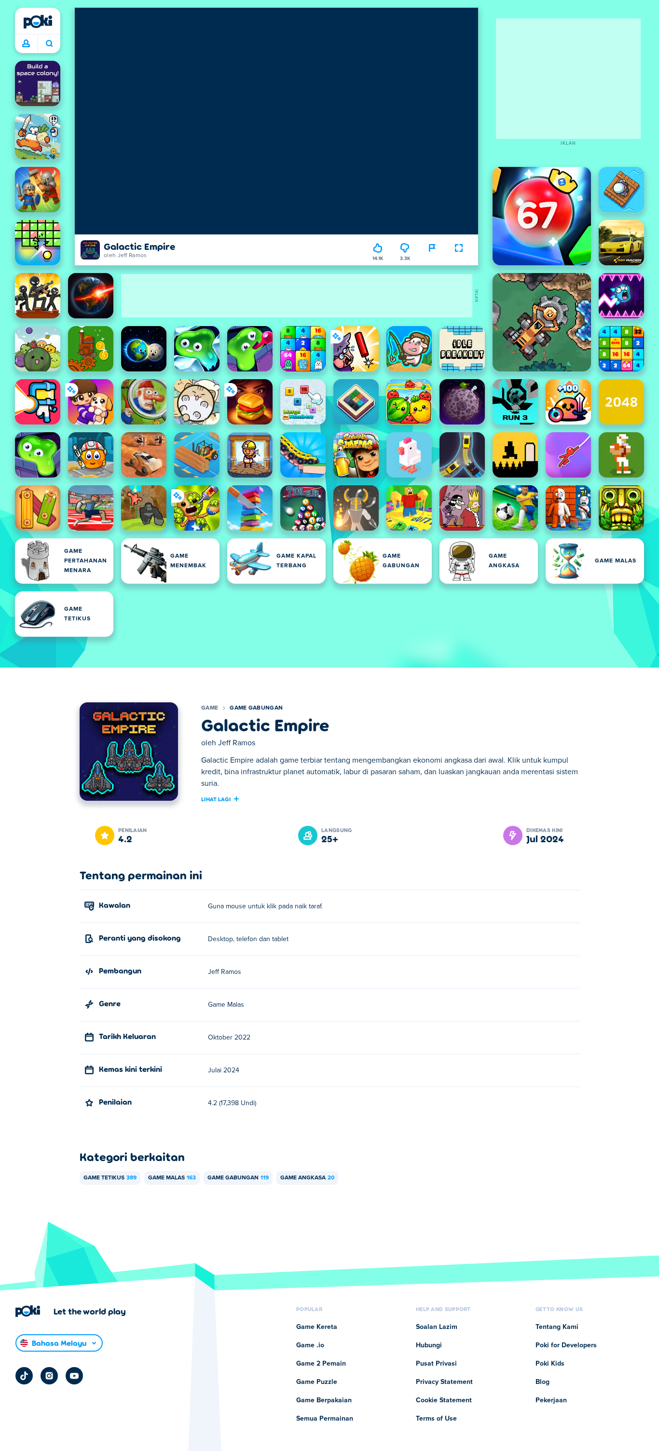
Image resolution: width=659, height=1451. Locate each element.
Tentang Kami (556, 1327)
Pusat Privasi (436, 1363)
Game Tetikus (110, 1178)
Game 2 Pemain (321, 1363)
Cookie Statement (444, 1400)
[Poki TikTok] (24, 1375)
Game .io (310, 1345)
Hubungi (429, 1345)
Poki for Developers (566, 1345)
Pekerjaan (551, 1400)
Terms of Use (436, 1418)
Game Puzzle (316, 1382)
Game (209, 708)
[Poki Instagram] (49, 1375)
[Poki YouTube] (74, 1375)
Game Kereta (316, 1327)
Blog (542, 1382)
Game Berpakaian (324, 1400)
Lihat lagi (216, 798)
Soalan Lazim (436, 1327)
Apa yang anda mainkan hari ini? (49, 44)
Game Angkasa (307, 1178)
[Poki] (37, 21)
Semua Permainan (324, 1418)
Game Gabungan (256, 708)
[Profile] (26, 44)
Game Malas (172, 1178)
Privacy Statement (444, 1382)
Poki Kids (549, 1363)
